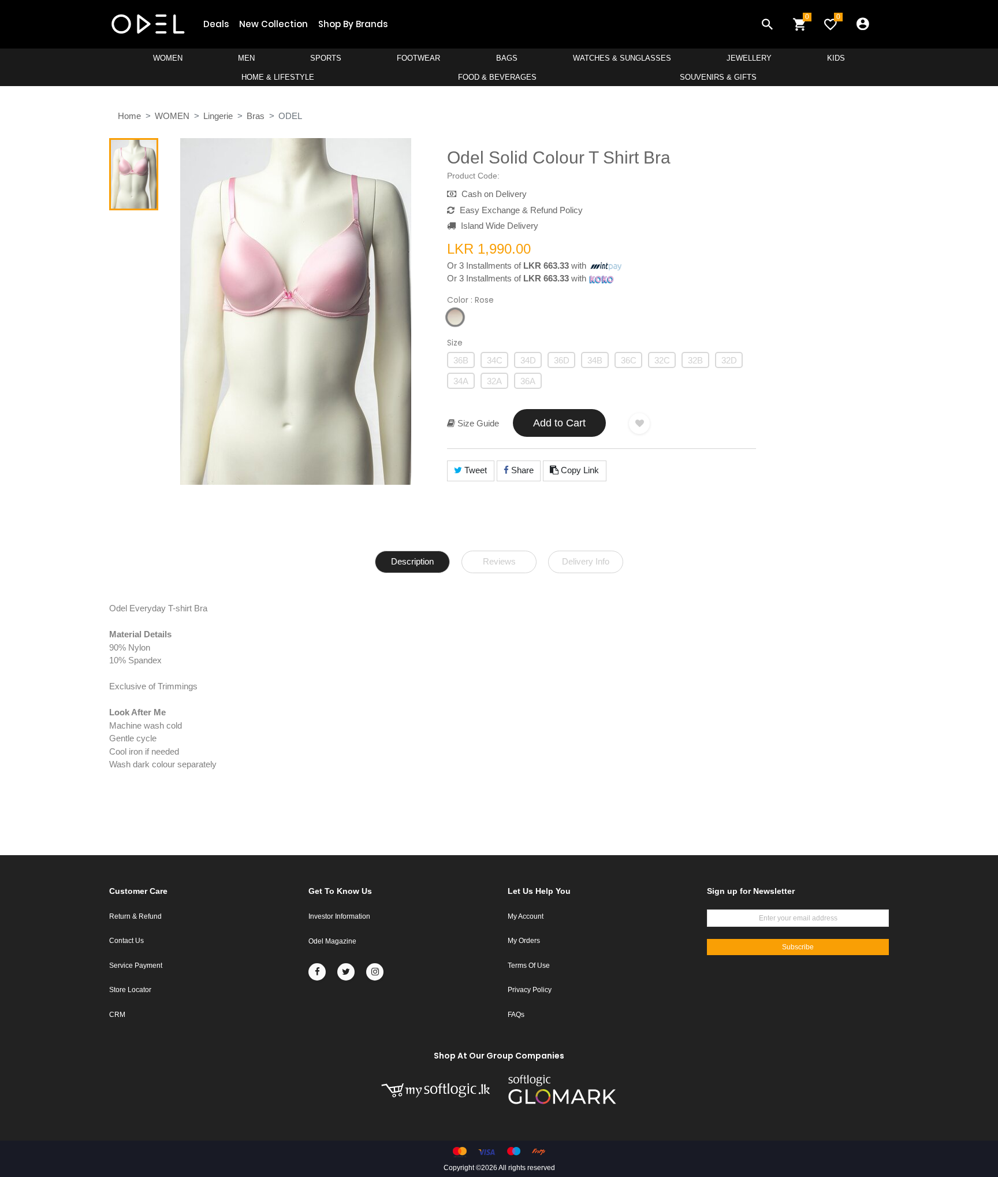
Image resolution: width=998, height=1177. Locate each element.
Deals (216, 24)
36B (460, 360)
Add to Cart (559, 423)
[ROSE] (455, 317)
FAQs (516, 1015)
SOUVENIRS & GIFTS (718, 77)
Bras (256, 116)
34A (460, 381)
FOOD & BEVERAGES (497, 77)
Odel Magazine (332, 941)
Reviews (499, 561)
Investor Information (339, 916)
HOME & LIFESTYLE (277, 77)
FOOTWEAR (418, 58)
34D (528, 360)
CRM (117, 1015)
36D (561, 360)
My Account (525, 916)
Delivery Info (585, 561)
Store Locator (130, 990)
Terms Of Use (529, 965)
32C (662, 360)
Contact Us (126, 941)
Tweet (474, 470)
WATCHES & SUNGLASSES (622, 58)
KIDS (836, 58)
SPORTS (325, 58)
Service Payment (135, 965)
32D (729, 360)
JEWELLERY (749, 58)
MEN (246, 58)
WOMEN (168, 58)
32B (695, 360)
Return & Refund (135, 916)
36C (628, 360)
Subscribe (798, 947)
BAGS (506, 58)
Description (412, 561)
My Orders (524, 941)
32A (494, 381)
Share (521, 470)
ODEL (290, 116)
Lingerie (218, 116)
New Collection (273, 24)
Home (129, 116)
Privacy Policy (530, 990)
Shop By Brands (353, 24)
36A (527, 381)
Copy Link (578, 470)
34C (494, 360)
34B (594, 360)
